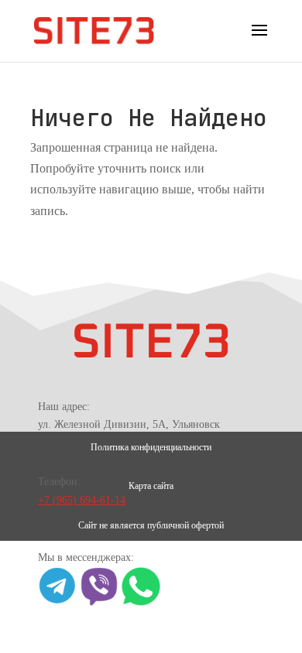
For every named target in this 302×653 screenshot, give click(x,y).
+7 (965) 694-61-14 (81, 500)
